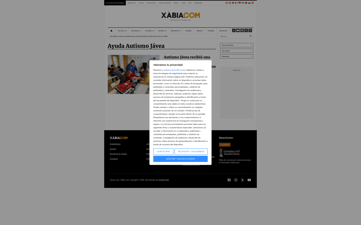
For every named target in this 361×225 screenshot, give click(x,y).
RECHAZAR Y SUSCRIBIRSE (191, 151)
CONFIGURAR (163, 151)
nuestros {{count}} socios (174, 70)
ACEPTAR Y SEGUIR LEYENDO (180, 159)
